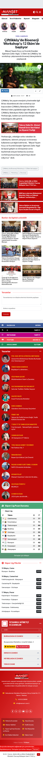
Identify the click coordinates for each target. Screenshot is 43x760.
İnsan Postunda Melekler (20, 399)
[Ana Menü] (40, 12)
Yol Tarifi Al (11, 646)
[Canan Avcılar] (6, 437)
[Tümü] (40, 351)
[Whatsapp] (27, 711)
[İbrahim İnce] (6, 456)
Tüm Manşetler (29, 729)
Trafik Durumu (29, 725)
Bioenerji (23, 173)
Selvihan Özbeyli (18, 484)
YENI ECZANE (9, 664)
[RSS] (30, 711)
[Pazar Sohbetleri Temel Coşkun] (6, 466)
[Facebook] (12, 711)
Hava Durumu (29, 721)
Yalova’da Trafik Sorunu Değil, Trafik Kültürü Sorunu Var (24, 418)
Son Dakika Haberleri (12, 735)
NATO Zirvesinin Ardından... (21, 467)
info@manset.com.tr (23, 703)
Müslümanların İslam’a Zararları (22, 379)
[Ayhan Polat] (6, 476)
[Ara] (37, 12)
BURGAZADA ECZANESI (13, 636)
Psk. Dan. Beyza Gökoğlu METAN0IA (25, 356)
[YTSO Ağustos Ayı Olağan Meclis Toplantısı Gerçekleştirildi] (31, 271)
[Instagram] (19, 711)
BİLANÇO (14, 487)
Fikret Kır (15, 414)
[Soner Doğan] (6, 495)
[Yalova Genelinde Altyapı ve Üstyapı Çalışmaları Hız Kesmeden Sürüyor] (11, 251)
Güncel (4, 19)
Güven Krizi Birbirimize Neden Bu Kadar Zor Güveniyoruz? (26, 360)
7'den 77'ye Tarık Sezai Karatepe (24, 424)
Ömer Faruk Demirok (19, 367)
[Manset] (9, 12)
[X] (16, 711)
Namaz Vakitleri (11, 725)
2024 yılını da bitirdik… (20, 496)
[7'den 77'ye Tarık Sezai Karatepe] (6, 427)
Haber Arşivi (29, 735)
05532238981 (23, 699)
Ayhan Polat (16, 474)
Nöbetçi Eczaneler (12, 721)
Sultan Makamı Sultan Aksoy (22, 386)
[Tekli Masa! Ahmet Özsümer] (6, 446)
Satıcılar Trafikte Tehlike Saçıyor (23, 389)
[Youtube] (23, 711)
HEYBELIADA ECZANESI (13, 658)
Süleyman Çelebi (18, 377)
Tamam (35, 749)
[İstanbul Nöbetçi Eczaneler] (40, 623)
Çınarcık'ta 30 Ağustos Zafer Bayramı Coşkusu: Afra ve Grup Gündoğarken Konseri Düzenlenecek (10, 281)
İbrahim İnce (16, 455)
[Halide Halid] (6, 397)
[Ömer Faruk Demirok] (6, 368)
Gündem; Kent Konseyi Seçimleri (23, 409)
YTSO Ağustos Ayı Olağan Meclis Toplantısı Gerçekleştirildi (31, 279)
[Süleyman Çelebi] (6, 378)
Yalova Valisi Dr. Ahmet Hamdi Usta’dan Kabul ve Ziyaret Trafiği (31, 259)
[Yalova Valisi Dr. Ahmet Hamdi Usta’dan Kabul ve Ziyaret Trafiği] (31, 251)
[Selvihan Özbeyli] (6, 485)
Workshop (14, 173)
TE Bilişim (26, 742)
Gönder (6, 314)
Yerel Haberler (15, 19)
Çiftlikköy (6, 173)
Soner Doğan (16, 494)
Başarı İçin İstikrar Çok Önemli (22, 457)
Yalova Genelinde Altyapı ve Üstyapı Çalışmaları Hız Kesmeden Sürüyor (11, 259)
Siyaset (27, 19)
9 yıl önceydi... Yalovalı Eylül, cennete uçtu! (25, 428)
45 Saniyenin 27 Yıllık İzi (20, 438)
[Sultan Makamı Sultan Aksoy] (6, 388)
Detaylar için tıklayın (21, 555)
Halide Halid (16, 396)
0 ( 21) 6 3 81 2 (24, 646)
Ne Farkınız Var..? (17, 448)
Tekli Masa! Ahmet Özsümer (22, 445)
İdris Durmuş (16, 406)
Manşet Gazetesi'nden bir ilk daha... (24, 477)
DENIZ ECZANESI (11, 653)
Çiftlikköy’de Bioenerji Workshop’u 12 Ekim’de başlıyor (20, 168)
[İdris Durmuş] (6, 407)
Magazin (35, 19)
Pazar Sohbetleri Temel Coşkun (24, 464)
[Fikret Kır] (6, 417)
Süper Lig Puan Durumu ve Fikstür (11, 730)
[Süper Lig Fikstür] (40, 563)
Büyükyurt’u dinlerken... (20, 369)
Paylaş (6, 90)
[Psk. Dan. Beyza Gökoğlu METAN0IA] (6, 358)
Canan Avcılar (17, 435)
